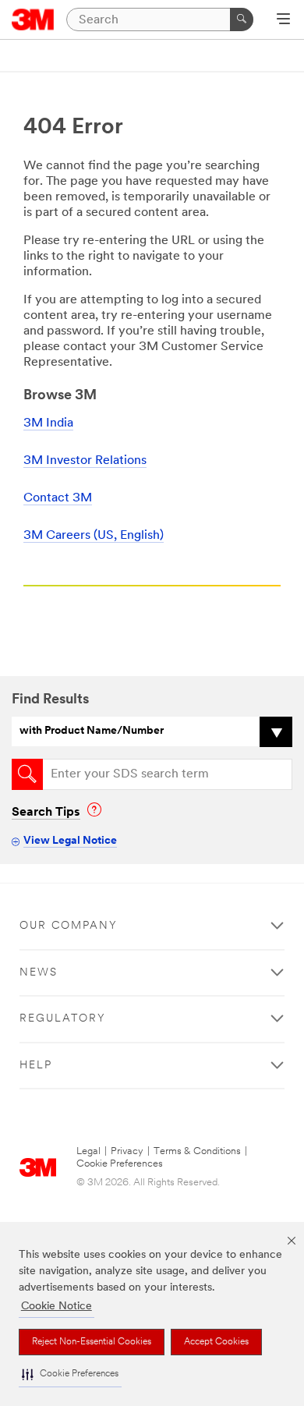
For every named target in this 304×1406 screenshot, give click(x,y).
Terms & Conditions (197, 1151)
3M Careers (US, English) (93, 535)
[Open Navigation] (283, 20)
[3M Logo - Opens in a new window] (33, 19)
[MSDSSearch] (27, 774)
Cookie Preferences (119, 1164)
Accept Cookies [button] (216, 1342)
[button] (70, 1374)
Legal (88, 1151)
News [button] (38, 973)
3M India (48, 423)
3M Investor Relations (85, 461)
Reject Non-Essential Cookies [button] (91, 1342)
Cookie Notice (56, 1306)
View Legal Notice (70, 841)
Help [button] (35, 1065)
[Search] (241, 19)
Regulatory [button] (62, 1019)
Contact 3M (57, 498)
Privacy (127, 1151)
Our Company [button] (68, 926)
